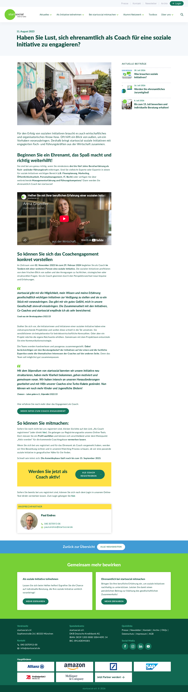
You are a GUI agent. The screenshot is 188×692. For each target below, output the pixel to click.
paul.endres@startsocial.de (58, 527)
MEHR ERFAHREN (35, 601)
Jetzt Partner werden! (109, 677)
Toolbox (153, 14)
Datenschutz (128, 634)
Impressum (142, 634)
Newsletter (151, 3)
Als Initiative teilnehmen (69, 14)
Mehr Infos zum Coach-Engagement (43, 411)
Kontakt (137, 3)
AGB (151, 634)
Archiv (164, 3)
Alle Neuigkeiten (111, 547)
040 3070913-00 (29, 645)
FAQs (165, 630)
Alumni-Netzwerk (132, 14)
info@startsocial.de (30, 648)
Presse (124, 3)
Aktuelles (44, 14)
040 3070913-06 (52, 523)
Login (178, 3)
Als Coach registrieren (89, 474)
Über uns (166, 14)
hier (44, 432)
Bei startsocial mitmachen (102, 14)
